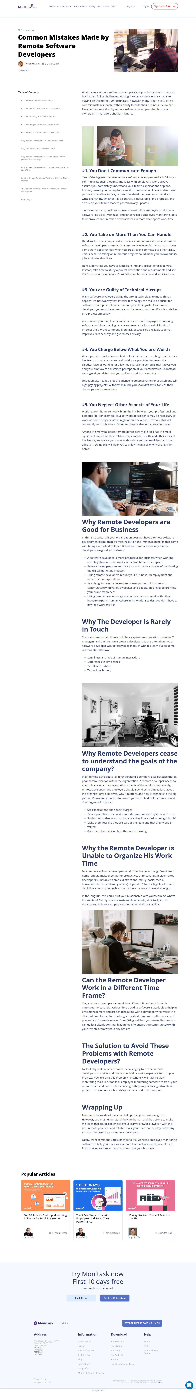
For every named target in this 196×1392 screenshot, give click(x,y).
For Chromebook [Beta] (122, 1364)
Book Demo (81, 1298)
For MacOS (116, 1346)
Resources (102, 6)
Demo (113, 6)
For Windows (117, 1341)
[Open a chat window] (189, 1385)
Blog (80, 1359)
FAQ (146, 1346)
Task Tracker (84, 1355)
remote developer (161, 101)
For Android (117, 1355)
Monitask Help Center (151, 1352)
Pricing (92, 6)
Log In (146, 6)
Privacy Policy (40, 1379)
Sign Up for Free (162, 6)
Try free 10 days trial (115, 1298)
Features (52, 6)
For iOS (114, 1359)
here (159, 1382)
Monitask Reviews (38, 1348)
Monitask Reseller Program (91, 1373)
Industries (64, 6)
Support (148, 1341)
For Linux (115, 1350)
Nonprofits (83, 1368)
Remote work (24, 70)
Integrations (84, 1364)
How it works (79, 6)
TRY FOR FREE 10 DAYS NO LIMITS (142, 1323)
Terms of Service (86, 1350)
